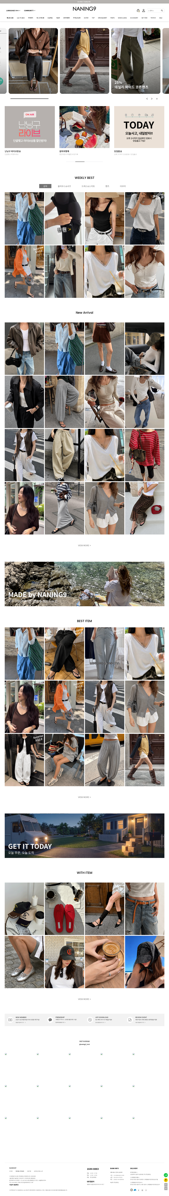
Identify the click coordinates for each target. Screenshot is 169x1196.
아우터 (123, 186)
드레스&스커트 (88, 186)
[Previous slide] (147, 98)
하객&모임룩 (76, 18)
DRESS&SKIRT (102, 18)
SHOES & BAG (122, 18)
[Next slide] (151, 98)
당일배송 (50, 18)
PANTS (112, 18)
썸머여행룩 (66, 18)
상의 (45, 186)
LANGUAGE (12, 10)
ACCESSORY (134, 18)
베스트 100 (10, 18)
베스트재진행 (40, 18)
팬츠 (107, 186)
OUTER (86, 18)
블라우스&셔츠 (64, 186)
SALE (160, 18)
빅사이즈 (153, 18)
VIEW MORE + (84, 545)
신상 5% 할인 (21, 18)
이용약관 (29, 1171)
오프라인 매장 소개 (38, 1171)
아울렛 (58, 18)
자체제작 (30, 18)
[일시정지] (157, 98)
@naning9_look (84, 1044)
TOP (93, 18)
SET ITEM (144, 18)
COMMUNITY (29, 10)
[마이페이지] (143, 10)
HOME (11, 1171)
